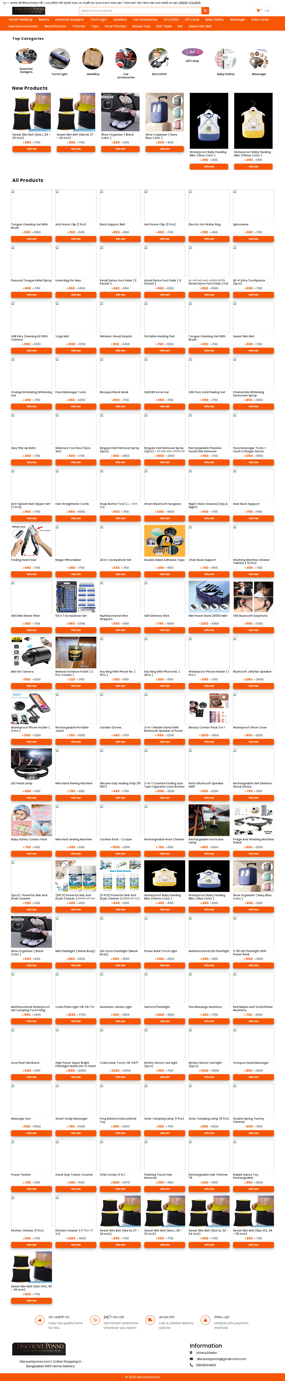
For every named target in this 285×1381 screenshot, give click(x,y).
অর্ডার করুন (32, 149)
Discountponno (148, 1377)
